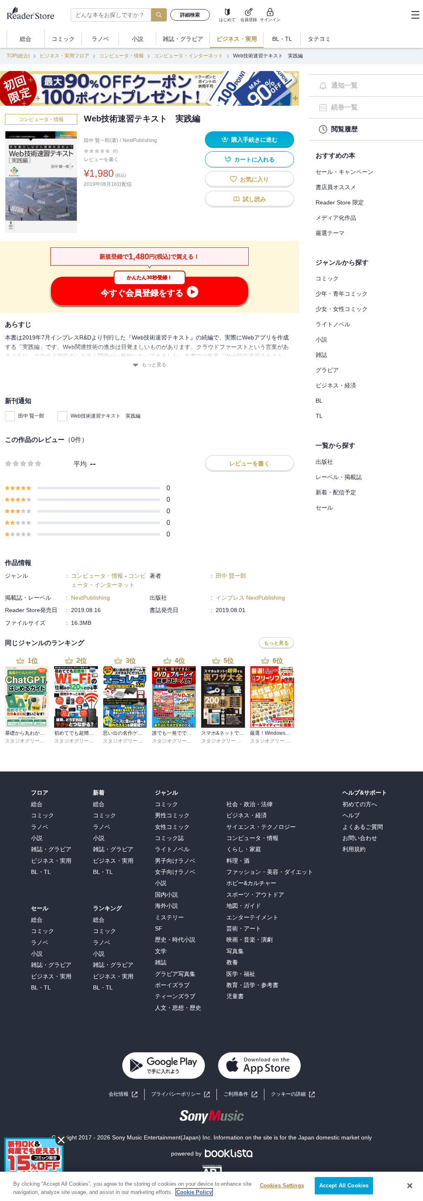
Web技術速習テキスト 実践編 (105, 416)
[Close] (410, 1186)
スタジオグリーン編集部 (32, 741)
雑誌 (321, 354)
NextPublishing (140, 140)
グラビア (327, 370)
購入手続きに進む (254, 139)
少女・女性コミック (342, 309)
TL (319, 416)
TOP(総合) (18, 56)
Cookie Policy (194, 1192)
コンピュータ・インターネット (188, 56)
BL (319, 400)
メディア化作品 (336, 217)
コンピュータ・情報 (121, 56)
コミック (327, 278)
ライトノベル (333, 324)
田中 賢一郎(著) (101, 140)
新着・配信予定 (336, 492)
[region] (211, 1186)
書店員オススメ (336, 187)
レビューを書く (101, 159)
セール (324, 507)
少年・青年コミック (342, 293)
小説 (321, 339)
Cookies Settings (282, 1185)
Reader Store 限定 (340, 202)
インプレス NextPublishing (250, 597)
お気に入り (254, 179)
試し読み (254, 199)
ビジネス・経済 (336, 385)
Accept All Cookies (343, 1185)
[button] (292, 1094)
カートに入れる (254, 159)
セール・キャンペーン (344, 172)
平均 (80, 464)
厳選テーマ (330, 233)
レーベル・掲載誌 (339, 477)
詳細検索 (190, 15)
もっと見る (154, 365)
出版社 (324, 461)
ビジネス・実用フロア (64, 56)
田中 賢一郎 (31, 416)
